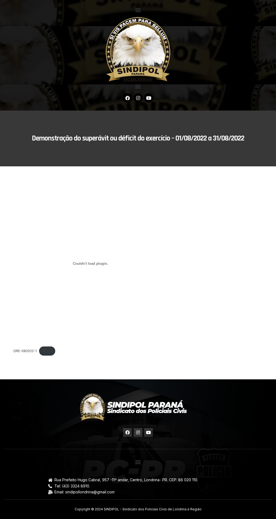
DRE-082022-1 (25, 351)
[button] (138, 9)
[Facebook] (127, 97)
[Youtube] (148, 97)
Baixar (47, 351)
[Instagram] (138, 97)
